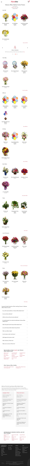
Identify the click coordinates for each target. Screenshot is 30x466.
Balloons (2, 450)
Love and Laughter (6, 191)
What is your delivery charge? (7, 330)
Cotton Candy (24, 246)
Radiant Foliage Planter (5, 226)
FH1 (18, 464)
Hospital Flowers (22, 434)
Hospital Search (24, 452)
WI (14, 464)
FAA (16, 463)
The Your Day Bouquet (5, 39)
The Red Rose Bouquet (5, 246)
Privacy (16, 450)
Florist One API (17, 453)
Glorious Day (24, 281)
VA (11, 464)
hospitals (15, 350)
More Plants (26, 230)
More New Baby (25, 90)
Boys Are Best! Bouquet (15, 70)
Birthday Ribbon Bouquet (5, 157)
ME (13, 462)
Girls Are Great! (5, 70)
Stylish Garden (24, 142)
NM (12, 463)
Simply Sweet (6, 142)
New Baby (2, 449)
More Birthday (25, 161)
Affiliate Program (18, 452)
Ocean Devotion (5, 177)
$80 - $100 (10, 448)
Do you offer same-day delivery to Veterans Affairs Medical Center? (13, 310)
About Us (16, 447)
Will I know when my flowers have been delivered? (10, 317)
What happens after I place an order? (8, 337)
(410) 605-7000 (15, 8)
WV (15, 464)
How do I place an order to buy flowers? (9, 334)
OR (18, 463)
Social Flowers (17, 451)
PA (19, 463)
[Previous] (2, 48)
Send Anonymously (25, 447)
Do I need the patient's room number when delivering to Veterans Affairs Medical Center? (14, 321)
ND (9, 463)
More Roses (26, 301)
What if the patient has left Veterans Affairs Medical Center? (12, 324)
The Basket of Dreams (24, 177)
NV (13, 463)
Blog (17, 464)
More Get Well (25, 42)
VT (12, 464)
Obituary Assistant (18, 455)
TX (9, 464)
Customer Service (18, 449)
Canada (23, 449)
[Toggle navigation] (1, 2)
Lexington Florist (6, 392)
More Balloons (25, 126)
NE (10, 463)
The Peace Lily (5, 211)
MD (15, 7)
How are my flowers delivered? (7, 313)
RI (20, 463)
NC (8, 463)
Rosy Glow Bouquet (15, 281)
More (24, 51)
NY (14, 463)
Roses (2, 455)
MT (7, 463)
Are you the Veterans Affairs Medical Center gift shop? (11, 327)
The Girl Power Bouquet (5, 86)
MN (14, 462)
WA (13, 464)
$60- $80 (9, 447)
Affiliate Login (17, 454)
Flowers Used (24, 448)
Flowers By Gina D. (20, 392)
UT (10, 464)
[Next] (27, 48)
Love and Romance (4, 454)
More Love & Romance (24, 265)
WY (16, 464)
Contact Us (17, 448)
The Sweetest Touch (5, 261)
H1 (19, 464)
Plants (2, 453)
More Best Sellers (25, 195)
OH (15, 463)
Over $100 (10, 449)
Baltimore (13, 7)
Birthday (2, 451)
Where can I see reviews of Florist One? (9, 343)
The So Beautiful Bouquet (15, 177)
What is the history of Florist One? (8, 340)
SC (21, 463)
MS (6, 463)
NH (11, 463)
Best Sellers (3, 452)
